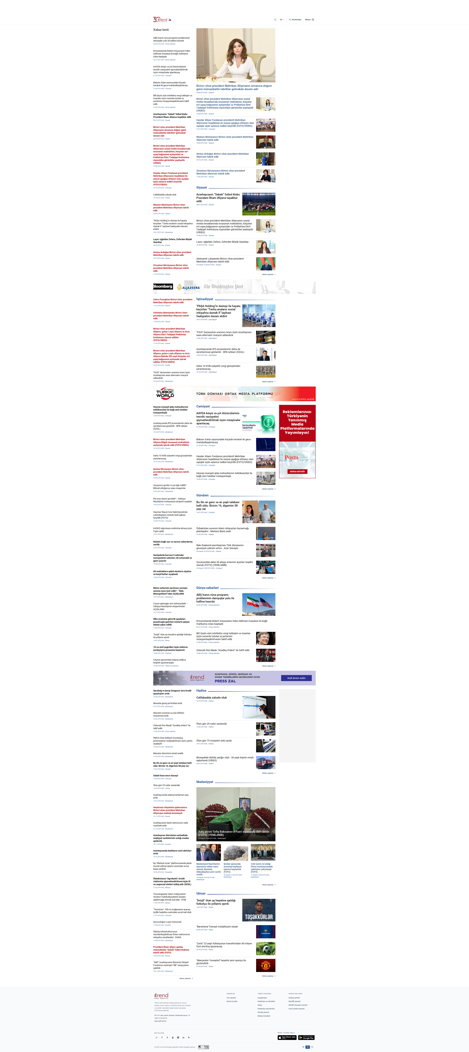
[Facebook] (162, 1037)
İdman (201, 893)
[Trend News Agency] (161, 996)
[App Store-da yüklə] (287, 1037)
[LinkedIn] (183, 1037)
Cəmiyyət (203, 406)
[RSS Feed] (189, 1037)
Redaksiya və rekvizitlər (266, 1001)
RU (312, 1047)
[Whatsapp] (156, 1037)
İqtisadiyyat (204, 299)
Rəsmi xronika (232, 1001)
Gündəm (202, 495)
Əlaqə (260, 1005)
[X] (167, 1037)
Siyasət (201, 187)
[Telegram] (178, 1037)
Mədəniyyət (204, 782)
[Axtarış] (275, 19)
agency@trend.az (160, 1021)
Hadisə (201, 690)
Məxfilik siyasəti (294, 1001)
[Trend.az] (162, 19)
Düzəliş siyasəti (263, 1012)
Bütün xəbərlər (267, 274)
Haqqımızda (262, 998)
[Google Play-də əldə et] (306, 1037)
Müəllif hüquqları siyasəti (298, 1005)
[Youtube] (173, 1037)
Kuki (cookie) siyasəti (296, 1009)
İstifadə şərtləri (294, 998)
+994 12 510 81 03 (160, 1018)
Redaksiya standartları (266, 1009)
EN (303, 1047)
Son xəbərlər (231, 998)
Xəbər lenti (161, 30)
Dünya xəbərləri (207, 588)
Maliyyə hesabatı (264, 1016)
